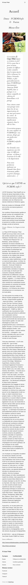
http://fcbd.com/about (9, 546)
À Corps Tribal (5, 2)
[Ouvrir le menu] (25, 2)
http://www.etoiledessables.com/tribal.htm (15, 542)
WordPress (11, 582)
